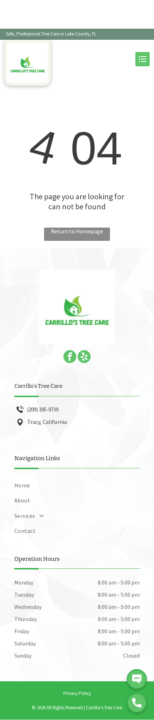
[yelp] (84, 357)
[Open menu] (142, 59)
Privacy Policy (77, 693)
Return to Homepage (77, 231)
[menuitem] (77, 485)
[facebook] (69, 357)
